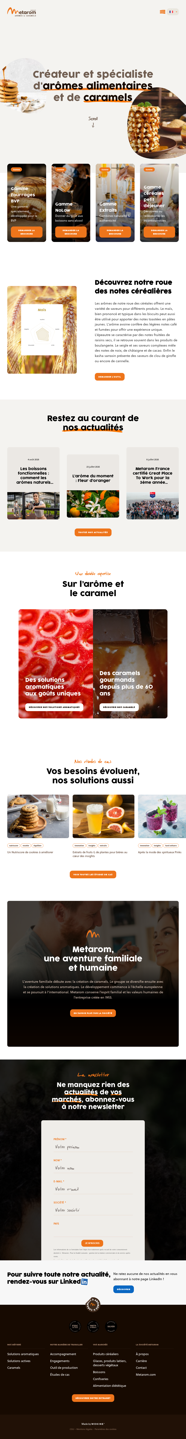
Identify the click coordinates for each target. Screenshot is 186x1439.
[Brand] (21, 11)
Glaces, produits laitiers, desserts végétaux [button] (109, 1363)
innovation (79, 845)
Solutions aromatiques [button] (23, 1354)
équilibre (37, 845)
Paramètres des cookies (105, 1429)
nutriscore (13, 845)
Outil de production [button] (64, 1368)
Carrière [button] (141, 1361)
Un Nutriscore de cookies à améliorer (30, 852)
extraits (103, 845)
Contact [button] (141, 1368)
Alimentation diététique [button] (109, 1386)
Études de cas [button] (60, 1374)
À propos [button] (142, 1354)
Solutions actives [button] (19, 1361)
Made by (86, 1424)
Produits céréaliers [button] (106, 1354)
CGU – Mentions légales (81, 1429)
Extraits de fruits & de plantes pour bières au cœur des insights (100, 854)
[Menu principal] (162, 12)
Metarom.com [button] (146, 1374)
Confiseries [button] (100, 1379)
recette (26, 845)
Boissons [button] (99, 1372)
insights (91, 845)
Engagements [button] (60, 1361)
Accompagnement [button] (63, 1354)
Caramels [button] (13, 1368)
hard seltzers (171, 845)
